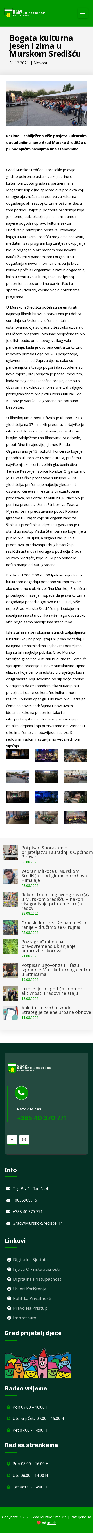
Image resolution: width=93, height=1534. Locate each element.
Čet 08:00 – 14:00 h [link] (30, 1487)
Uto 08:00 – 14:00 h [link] (30, 1475)
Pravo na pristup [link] (30, 1308)
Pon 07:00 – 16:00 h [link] (31, 1407)
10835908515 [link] (25, 1200)
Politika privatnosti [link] (32, 1298)
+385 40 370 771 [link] (28, 1211)
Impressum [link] (24, 1317)
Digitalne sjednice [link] (31, 1259)
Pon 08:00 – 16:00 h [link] (31, 1463)
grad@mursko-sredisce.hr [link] (37, 1223)
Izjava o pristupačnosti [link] (36, 1269)
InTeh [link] (51, 1522)
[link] (25, 13)
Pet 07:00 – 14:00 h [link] (30, 1430)
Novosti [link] (41, 63)
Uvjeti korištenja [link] (30, 1289)
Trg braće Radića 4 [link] (30, 1188)
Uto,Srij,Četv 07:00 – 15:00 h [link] (38, 1418)
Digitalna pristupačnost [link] (37, 1279)
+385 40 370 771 (41, 1118)
